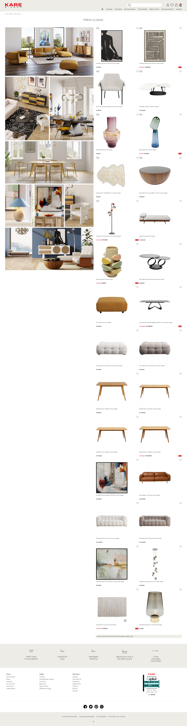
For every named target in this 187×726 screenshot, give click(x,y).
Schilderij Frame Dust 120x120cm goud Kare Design (110, 581)
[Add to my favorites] (137, 28)
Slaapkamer (77, 684)
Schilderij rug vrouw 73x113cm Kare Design (108, 63)
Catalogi (9, 681)
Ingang (75, 677)
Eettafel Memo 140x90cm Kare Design (107, 409)
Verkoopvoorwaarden (87, 716)
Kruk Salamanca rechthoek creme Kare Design (109, 365)
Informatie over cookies (116, 716)
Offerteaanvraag (45, 688)
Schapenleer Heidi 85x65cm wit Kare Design (108, 193)
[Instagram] (102, 706)
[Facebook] (85, 706)
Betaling (42, 684)
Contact (42, 677)
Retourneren (44, 686)
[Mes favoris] (172, 5)
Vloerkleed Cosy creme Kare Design (106, 624)
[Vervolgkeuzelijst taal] (180, 5)
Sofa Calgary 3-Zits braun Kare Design (149, 495)
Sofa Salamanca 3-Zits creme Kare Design (107, 538)
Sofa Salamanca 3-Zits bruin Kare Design (150, 538)
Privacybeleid (102, 716)
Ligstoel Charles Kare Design (147, 236)
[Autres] (103, 9)
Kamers (75, 691)
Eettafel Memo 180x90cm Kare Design (107, 452)
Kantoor (75, 686)
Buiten (75, 688)
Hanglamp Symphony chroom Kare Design (151, 581)
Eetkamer (76, 681)
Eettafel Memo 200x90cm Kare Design (150, 409)
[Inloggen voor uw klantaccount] (168, 5)
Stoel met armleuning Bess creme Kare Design (109, 106)
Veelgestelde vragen (46, 679)
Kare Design (10, 677)
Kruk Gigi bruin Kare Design (103, 322)
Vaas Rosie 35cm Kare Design (104, 149)
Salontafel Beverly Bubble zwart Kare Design (151, 279)
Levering (42, 681)
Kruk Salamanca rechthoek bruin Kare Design (152, 365)
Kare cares (10, 686)
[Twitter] (91, 706)
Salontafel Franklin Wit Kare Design (149, 106)
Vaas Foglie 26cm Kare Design (104, 279)
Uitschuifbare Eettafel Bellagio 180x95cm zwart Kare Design (156, 322)
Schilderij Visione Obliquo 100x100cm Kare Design (109, 495)
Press (8, 679)
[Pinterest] (96, 706)
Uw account (10, 684)
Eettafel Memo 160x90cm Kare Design (150, 452)
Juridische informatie (70, 716)
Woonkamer (77, 679)
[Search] (129, 5)
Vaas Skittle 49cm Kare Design (147, 149)
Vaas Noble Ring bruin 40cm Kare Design (150, 624)
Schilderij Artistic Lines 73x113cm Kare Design (151, 63)
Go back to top (128, 636)
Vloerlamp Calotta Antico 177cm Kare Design (108, 236)
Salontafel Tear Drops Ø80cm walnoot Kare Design (153, 193)
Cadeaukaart (10, 688)
